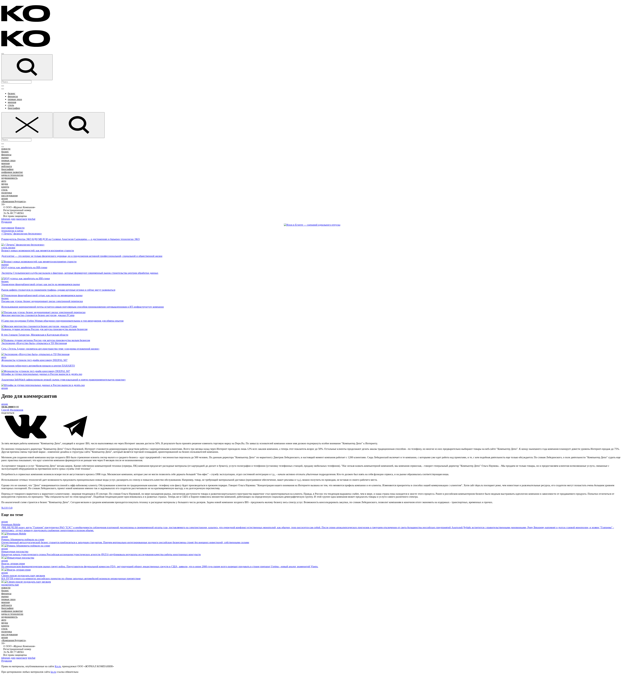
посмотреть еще (10, 584)
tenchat (31, 219)
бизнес (11, 93)
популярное (7, 227)
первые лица (15, 99)
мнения (12, 102)
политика (6, 192)
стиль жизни (8, 247)
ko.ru (53, 671)
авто (3, 181)
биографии (14, 108)
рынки (5, 157)
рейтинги (6, 166)
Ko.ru (58, 666)
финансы (13, 96)
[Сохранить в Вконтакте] (26, 437)
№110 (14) (7, 507)
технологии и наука (12, 230)
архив (4, 198)
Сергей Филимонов (12, 409)
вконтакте (21, 219)
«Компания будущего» (13, 201)
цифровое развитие (12, 172)
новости (5, 148)
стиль (11, 105)
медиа (4, 183)
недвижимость (9, 178)
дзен (13, 219)
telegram (5, 219)
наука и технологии (12, 175)
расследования (9, 195)
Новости (20, 227)
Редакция (6, 222)
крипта (5, 186)
